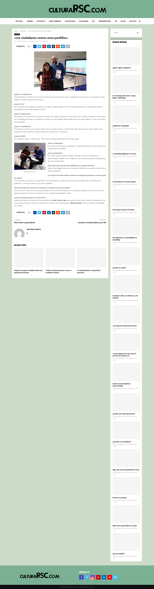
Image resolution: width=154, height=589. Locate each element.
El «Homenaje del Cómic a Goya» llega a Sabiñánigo (124, 96)
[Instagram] (92, 577)
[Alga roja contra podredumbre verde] (126, 458)
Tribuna (30, 21)
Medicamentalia (76, 203)
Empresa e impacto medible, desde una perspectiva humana (28, 271)
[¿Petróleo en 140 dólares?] (126, 430)
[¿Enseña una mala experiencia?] (126, 402)
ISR (116, 21)
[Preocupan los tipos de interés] (126, 198)
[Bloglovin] (115, 577)
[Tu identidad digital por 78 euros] (126, 142)
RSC (93, 21)
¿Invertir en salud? (119, 267)
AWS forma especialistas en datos (125, 525)
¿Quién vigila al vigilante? (122, 67)
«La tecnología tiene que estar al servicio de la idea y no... (124, 354)
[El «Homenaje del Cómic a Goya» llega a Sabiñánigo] (126, 84)
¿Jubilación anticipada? (121, 125)
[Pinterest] (98, 577)
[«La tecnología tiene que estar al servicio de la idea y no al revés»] (126, 342)
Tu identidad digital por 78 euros (124, 153)
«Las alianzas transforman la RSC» (125, 325)
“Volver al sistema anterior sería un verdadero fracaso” (58, 271)
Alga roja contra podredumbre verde (126, 469)
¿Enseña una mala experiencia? (124, 413)
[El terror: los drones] (126, 486)
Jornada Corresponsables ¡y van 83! (92, 222)
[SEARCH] (137, 33)
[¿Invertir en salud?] (126, 256)
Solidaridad (83, 21)
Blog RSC (132, 21)
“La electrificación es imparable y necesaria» (89, 271)
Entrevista (41, 21)
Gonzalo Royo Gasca (121, 300)
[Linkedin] (104, 577)
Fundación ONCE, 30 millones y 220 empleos (125, 296)
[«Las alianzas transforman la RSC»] (126, 314)
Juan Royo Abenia (22, 41)
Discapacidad (70, 21)
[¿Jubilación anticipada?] (126, 114)
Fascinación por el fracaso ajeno (124, 181)
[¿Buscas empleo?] (126, 542)
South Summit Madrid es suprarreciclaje (122, 384)
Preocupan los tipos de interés (124, 209)
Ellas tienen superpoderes (24, 222)
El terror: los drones (120, 497)
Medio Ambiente (55, 21)
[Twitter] (87, 577)
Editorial (19, 21)
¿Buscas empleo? (119, 553)
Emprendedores (105, 21)
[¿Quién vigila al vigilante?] (126, 56)
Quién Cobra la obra (59, 200)
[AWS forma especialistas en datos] (126, 514)
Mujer (123, 21)
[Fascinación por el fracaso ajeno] (126, 170)
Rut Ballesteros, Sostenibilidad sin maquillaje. (125, 238)
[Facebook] (81, 577)
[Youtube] (109, 577)
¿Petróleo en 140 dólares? (122, 441)
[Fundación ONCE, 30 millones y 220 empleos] (126, 284)
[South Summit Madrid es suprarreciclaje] (126, 372)
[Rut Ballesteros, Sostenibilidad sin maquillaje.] (126, 226)
